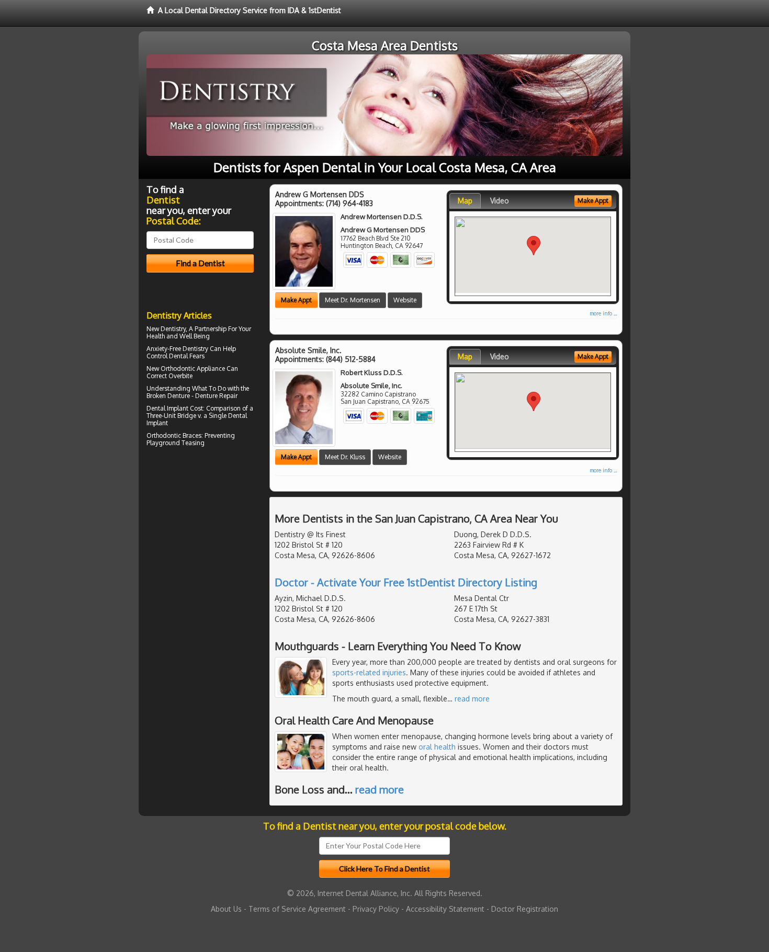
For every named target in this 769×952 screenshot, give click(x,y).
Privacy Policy (376, 908)
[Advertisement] (200, 540)
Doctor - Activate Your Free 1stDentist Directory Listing (406, 582)
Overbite (180, 376)
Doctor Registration (524, 908)
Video (499, 200)
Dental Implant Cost (174, 408)
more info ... (603, 313)
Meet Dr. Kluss (345, 457)
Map (465, 200)
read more (472, 698)
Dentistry (173, 329)
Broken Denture (168, 396)
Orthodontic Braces (173, 435)
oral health (437, 746)
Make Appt (296, 300)
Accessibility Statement (445, 908)
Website (404, 300)
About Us (226, 908)
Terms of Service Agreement (297, 908)
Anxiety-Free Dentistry (177, 349)
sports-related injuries (369, 672)
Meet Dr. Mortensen (352, 300)
